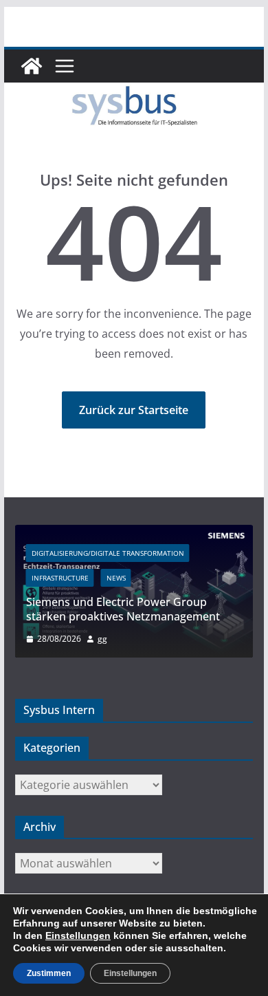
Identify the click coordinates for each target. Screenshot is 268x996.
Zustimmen (49, 973)
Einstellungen (78, 935)
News (116, 578)
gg (102, 639)
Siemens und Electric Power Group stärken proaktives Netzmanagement (123, 609)
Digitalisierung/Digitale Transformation (108, 553)
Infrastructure (60, 578)
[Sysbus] (31, 66)
